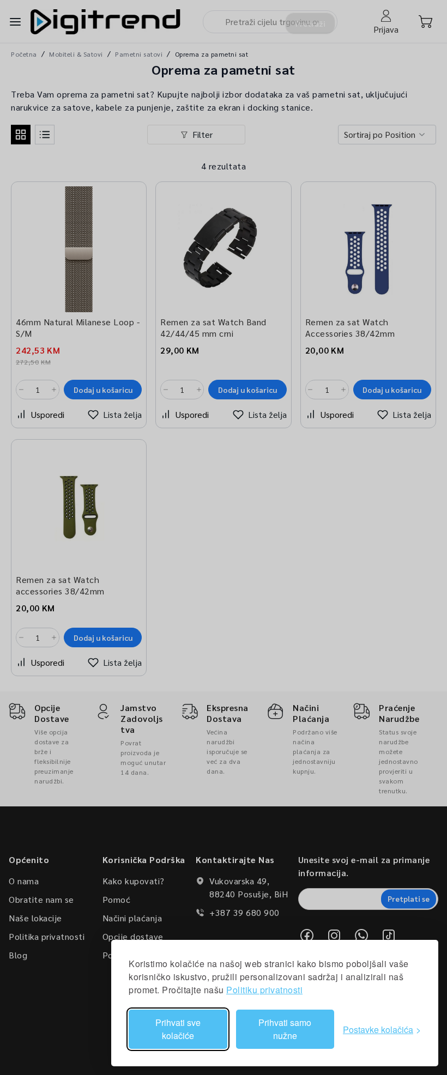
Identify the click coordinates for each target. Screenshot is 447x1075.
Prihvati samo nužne (284, 1029)
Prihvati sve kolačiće (178, 1029)
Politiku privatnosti (264, 989)
